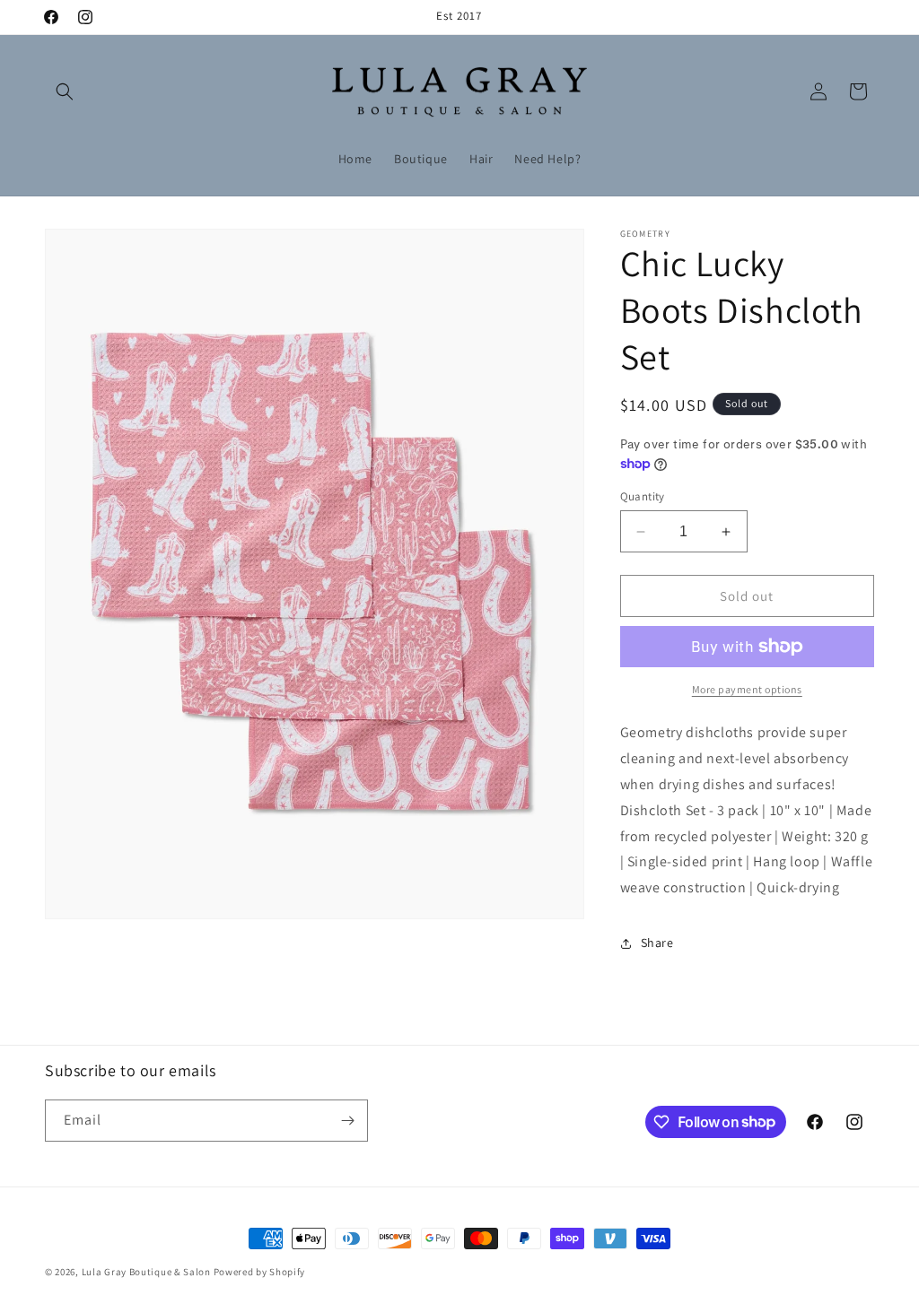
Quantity (642, 496)
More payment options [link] (747, 689)
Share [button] (657, 942)
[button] (64, 91)
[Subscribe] (347, 1120)
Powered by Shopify (260, 1271)
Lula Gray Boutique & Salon (146, 1271)
